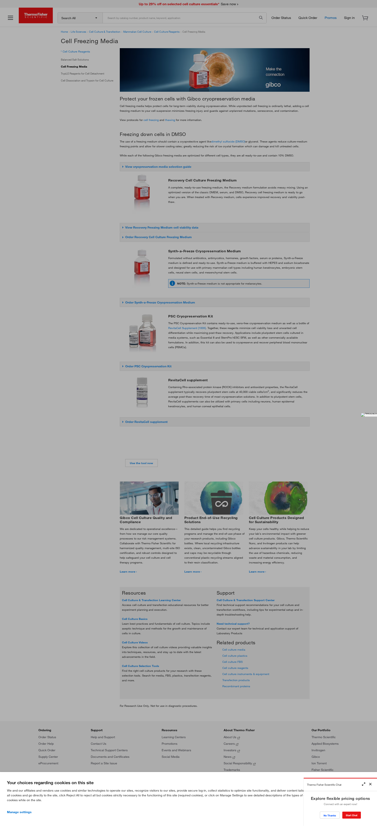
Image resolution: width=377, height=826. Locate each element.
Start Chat (351, 815)
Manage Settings (19, 812)
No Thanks (330, 815)
